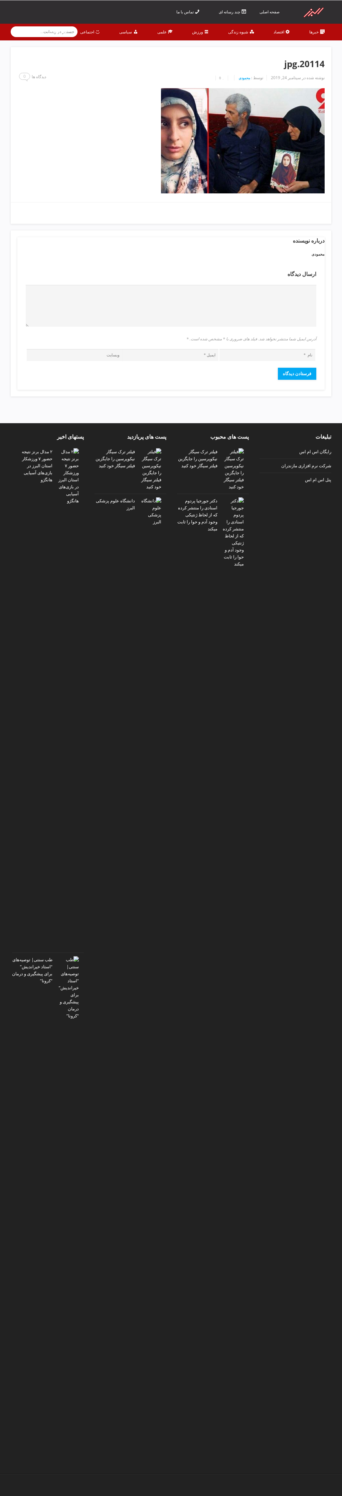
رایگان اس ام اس (315, 452)
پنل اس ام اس (318, 480)
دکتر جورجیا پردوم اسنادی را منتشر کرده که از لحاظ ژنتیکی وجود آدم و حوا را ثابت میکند (197, 515)
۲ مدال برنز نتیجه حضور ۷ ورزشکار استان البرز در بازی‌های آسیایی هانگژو (37, 466)
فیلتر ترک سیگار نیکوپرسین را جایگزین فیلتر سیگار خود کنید (197, 459)
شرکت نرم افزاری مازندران (306, 466)
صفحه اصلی (270, 12)
